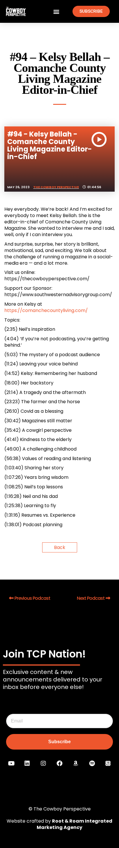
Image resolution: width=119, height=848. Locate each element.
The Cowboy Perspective (56, 187)
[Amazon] (76, 763)
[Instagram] (43, 763)
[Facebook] (59, 763)
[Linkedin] (27, 763)
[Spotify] (92, 763)
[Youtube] (11, 763)
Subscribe (59, 741)
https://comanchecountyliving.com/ (46, 310)
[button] (56, 11)
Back (59, 547)
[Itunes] (108, 763)
